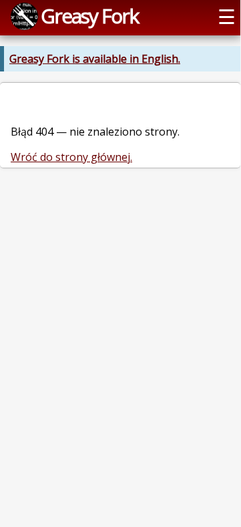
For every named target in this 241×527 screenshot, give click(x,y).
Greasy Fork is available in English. (94, 58)
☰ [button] (227, 16)
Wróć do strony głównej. (71, 157)
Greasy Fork (89, 15)
